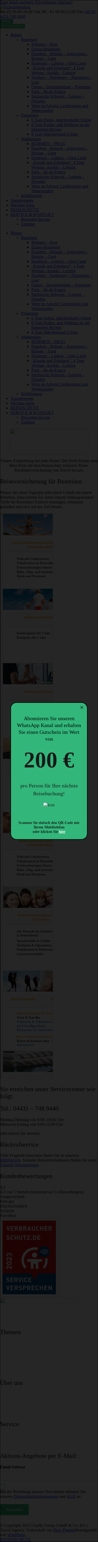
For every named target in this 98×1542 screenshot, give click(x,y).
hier (62, 831)
